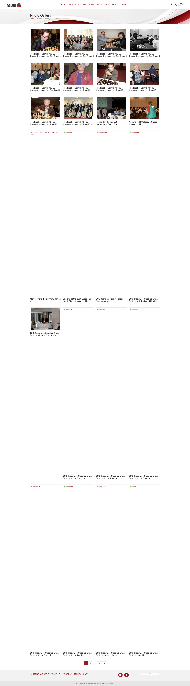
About (115, 4)
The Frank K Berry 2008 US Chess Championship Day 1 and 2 (45, 89)
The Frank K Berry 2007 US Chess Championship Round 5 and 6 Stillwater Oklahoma (142, 90)
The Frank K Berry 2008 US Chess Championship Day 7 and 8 (78, 55)
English (147, 673)
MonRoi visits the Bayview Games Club (45, 300)
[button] (171, 4)
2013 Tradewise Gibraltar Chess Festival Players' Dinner (110, 654)
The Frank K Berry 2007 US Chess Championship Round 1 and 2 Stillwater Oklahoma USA (78, 124)
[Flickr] (126, 675)
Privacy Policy (81, 674)
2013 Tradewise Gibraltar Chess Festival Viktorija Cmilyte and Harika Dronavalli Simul (44, 335)
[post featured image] (45, 40)
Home (64, 4)
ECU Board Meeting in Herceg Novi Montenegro (109, 300)
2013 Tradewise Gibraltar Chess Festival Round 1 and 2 (77, 654)
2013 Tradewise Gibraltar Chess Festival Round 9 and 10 (77, 477)
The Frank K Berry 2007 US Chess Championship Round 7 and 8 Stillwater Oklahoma (109, 90)
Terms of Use (65, 674)
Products (74, 4)
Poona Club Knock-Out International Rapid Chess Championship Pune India (107, 124)
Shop (107, 4)
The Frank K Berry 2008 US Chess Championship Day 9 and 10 (44, 56)
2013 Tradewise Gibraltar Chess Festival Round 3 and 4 (44, 654)
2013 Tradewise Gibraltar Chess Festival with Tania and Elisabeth (144, 300)
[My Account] (175, 4)
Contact (125, 4)
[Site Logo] (14, 4)
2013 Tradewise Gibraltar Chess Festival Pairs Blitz (143, 654)
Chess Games (88, 4)
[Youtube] (120, 675)
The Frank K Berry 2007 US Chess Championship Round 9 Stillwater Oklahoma (76, 90)
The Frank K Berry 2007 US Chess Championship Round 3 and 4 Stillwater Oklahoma (43, 124)
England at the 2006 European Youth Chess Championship (77, 300)
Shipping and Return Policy (44, 674)
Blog (99, 4)
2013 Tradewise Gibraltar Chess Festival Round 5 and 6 (143, 477)
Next (104, 663)
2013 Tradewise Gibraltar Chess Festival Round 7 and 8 (110, 477)
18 (99, 663)
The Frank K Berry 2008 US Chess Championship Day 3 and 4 (144, 55)
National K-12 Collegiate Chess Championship (143, 123)
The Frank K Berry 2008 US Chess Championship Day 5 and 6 (111, 55)
